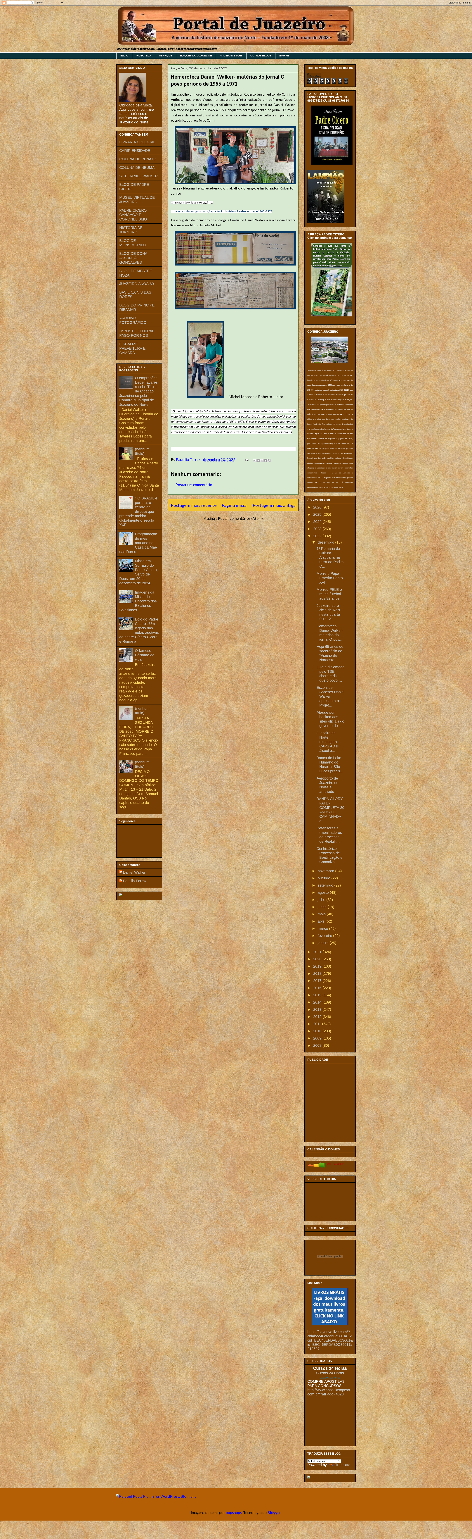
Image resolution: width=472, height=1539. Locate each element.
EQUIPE (284, 55)
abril (322, 921)
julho (322, 900)
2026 (317, 507)
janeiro (324, 943)
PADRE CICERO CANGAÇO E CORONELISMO (133, 214)
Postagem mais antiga (274, 505)
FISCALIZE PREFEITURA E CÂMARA (132, 348)
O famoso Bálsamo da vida (144, 655)
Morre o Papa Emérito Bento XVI (330, 577)
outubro (324, 878)
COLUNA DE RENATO (137, 159)
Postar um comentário (194, 484)
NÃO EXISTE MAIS (231, 55)
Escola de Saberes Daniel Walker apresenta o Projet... (330, 696)
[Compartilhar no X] (262, 460)
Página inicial (235, 505)
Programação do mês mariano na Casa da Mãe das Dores (138, 543)
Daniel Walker (134, 872)
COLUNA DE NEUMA (137, 168)
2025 (317, 514)
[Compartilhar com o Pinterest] (269, 460)
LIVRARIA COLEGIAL (137, 142)
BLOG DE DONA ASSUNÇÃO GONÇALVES (133, 257)
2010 (317, 1031)
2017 (317, 981)
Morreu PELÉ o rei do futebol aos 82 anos (329, 593)
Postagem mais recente (194, 505)
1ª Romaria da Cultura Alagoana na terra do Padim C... (330, 557)
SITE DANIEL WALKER (138, 176)
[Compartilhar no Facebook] (265, 460)
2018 (317, 973)
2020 (317, 959)
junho (323, 907)
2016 (317, 988)
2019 (317, 966)
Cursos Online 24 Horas (330, 1378)
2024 (317, 522)
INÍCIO (124, 55)
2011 (317, 1024)
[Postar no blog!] (258, 460)
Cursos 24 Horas (330, 1373)
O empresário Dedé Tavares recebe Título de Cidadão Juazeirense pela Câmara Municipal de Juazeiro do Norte (138, 391)
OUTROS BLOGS (260, 55)
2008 (317, 1045)
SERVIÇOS (165, 55)
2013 (317, 1009)
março (323, 928)
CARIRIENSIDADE (134, 151)
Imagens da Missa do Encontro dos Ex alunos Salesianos (138, 601)
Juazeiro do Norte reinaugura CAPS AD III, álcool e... (329, 742)
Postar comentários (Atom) (240, 518)
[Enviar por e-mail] (255, 460)
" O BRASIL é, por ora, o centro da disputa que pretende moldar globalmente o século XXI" (138, 511)
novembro (326, 871)
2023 (317, 529)
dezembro (326, 542)
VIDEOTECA (143, 55)
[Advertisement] (325, 1101)
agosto (324, 892)
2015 (317, 995)
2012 (317, 1017)
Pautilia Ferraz (188, 459)
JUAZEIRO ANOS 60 (136, 284)
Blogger (274, 1512)
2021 (317, 952)
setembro (326, 885)
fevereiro (325, 936)
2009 (317, 1038)
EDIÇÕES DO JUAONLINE (196, 55)
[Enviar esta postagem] (246, 459)
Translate (342, 1465)
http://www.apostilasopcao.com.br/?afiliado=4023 (329, 1392)
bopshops (234, 1512)
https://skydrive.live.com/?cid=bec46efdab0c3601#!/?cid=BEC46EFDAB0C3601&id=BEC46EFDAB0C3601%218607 (330, 1340)
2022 (317, 536)
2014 (317, 1002)
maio (322, 914)
